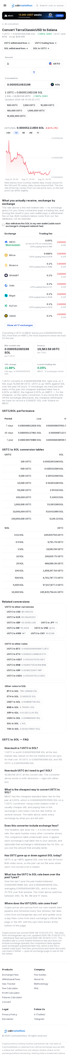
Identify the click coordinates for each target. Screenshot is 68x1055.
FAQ (36, 988)
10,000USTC (47, 105)
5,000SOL (18, 584)
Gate (11, 285)
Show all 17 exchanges (20, 325)
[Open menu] (5, 5)
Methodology (41, 983)
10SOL (20, 556)
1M (23, 133)
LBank (12, 315)
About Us (39, 979)
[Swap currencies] (34, 72)
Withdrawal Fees (11, 979)
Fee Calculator (10, 988)
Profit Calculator (11, 992)
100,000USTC (14, 110)
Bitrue (12, 255)
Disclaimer (7, 1019)
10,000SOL (18, 592)
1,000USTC (29, 105)
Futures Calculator (12, 997)
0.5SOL (20, 542)
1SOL (21, 549)
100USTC (26, 461)
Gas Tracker (9, 983)
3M (30, 133)
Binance (13, 265)
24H (8, 133)
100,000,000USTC (21, 518)
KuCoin (13, 305)
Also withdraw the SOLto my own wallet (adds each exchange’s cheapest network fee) (33, 224)
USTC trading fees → (45, 43)
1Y (38, 133)
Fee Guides (40, 974)
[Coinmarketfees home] (20, 5)
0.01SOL (19, 534)
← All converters (10, 24)
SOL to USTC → (41, 48)
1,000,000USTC (36, 110)
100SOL (19, 570)
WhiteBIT (14, 275)
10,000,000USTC (16, 116)
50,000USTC (24, 490)
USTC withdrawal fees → (17, 43)
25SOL (20, 563)
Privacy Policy (9, 1014)
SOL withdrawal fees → (16, 48)
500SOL (19, 577)
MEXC (12, 241)
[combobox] (50, 5)
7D (16, 133)
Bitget (12, 295)
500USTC (12, 105)
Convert (6, 1001)
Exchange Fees (10, 974)
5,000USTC (25, 475)
